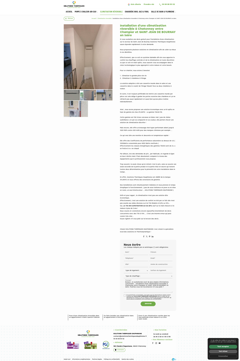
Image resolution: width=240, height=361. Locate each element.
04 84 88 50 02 (168, 4)
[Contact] (73, 349)
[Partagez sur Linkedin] (152, 236)
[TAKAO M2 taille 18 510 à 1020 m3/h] (88, 95)
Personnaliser (223, 356)
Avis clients (136, 4)
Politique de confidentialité (112, 359)
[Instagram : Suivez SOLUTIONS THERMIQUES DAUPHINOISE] (156, 343)
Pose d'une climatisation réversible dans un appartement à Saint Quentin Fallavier (84, 316)
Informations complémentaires (81, 359)
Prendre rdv (149, 4)
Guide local (67, 359)
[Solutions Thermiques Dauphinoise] (74, 4)
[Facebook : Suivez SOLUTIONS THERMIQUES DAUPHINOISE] (153, 343)
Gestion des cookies (128, 359)
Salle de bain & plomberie (162, 12)
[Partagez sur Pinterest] (149, 236)
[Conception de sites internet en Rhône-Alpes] (174, 359)
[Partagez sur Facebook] (143, 236)
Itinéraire (120, 350)
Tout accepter (223, 346)
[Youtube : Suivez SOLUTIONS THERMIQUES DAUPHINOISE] (159, 343)
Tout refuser (223, 351)
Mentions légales (97, 359)
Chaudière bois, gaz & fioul (137, 12)
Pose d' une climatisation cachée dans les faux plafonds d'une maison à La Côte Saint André (154, 317)
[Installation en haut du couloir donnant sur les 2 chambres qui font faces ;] (88, 56)
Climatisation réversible (111, 12)
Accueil (69, 12)
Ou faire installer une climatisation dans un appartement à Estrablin (119, 316)
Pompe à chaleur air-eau (85, 12)
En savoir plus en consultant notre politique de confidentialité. (148, 298)
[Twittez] (146, 236)
